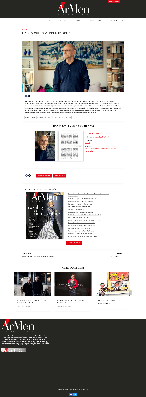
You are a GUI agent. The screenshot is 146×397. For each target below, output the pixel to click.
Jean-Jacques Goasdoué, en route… (80, 212)
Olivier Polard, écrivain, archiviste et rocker (82, 236)
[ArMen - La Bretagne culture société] (73, 8)
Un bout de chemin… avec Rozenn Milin (81, 223)
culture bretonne (30, 117)
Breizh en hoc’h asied (107, 300)
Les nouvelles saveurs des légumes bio (81, 225)
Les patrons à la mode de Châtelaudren (81, 201)
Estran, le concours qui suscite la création (82, 231)
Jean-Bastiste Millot (102, 137)
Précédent (15, 292)
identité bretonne (59, 117)
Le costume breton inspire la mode (80, 204)
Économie (40, 117)
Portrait (26, 30)
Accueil (47, 20)
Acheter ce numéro (74, 243)
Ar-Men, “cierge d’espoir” (76, 209)
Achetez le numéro (43, 175)
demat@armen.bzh (114, 1)
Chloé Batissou (94, 133)
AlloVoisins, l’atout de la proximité (79, 228)
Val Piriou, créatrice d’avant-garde (79, 207)
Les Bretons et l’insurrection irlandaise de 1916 (84, 220)
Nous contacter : (63, 389)
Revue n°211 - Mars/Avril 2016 (73, 126)
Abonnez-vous (60, 175)
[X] (28, 96)
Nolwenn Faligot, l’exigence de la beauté (82, 198)
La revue (62, 20)
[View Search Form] (119, 20)
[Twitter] (75, 394)
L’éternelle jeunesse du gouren (78, 217)
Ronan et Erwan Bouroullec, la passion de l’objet (84, 215)
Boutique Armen (96, 20)
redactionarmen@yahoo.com (78, 389)
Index (78, 20)
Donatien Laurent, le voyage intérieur (80, 233)
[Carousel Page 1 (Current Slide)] (72, 314)
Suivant (130, 292)
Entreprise (48, 117)
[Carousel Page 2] (74, 314)
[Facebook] (26, 96)
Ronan (28, 36)
